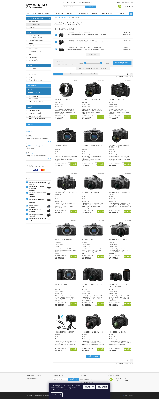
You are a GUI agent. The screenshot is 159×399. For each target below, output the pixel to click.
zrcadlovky (33, 21)
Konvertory (33, 49)
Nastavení (56, 394)
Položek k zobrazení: (122, 63)
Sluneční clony (35, 51)
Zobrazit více (92, 54)
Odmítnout (89, 387)
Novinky (29, 132)
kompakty (32, 27)
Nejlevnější (68, 74)
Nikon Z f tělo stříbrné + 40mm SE (84, 47)
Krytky (31, 54)
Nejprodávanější (91, 74)
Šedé (31, 77)
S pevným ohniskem (36, 40)
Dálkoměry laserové (37, 102)
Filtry (69, 13)
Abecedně (58, 74)
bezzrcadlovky (35, 24)
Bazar (94, 13)
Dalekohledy (34, 99)
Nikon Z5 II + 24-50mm (79, 33)
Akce (58, 64)
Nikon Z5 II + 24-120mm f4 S (81, 40)
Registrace (129, 2)
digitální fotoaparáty (42, 13)
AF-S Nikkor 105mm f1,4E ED (34, 145)
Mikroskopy (33, 96)
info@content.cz (87, 379)
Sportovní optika (108, 13)
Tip (72, 64)
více (49, 141)
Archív (122, 13)
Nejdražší (79, 74)
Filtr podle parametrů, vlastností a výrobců (92, 68)
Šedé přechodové (35, 80)
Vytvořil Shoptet (129, 395)
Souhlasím (102, 387)
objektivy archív (35, 116)
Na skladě (60, 61)
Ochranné (33, 68)
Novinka (65, 64)
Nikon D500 (29, 154)
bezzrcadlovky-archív (37, 119)
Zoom (31, 43)
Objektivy (59, 13)
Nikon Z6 (29, 137)
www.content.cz (36, 5)
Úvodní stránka (28, 13)
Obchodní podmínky (32, 378)
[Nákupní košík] (111, 379)
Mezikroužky (34, 60)
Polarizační (33, 74)
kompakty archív (35, 113)
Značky (30, 124)
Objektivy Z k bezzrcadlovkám (35, 36)
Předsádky (33, 57)
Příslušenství (82, 13)
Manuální (32, 46)
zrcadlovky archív (36, 110)
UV (30, 71)
